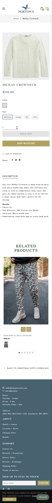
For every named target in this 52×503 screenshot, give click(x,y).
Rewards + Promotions (12, 453)
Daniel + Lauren (9, 424)
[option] (26, 305)
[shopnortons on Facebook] (3, 489)
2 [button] (22, 352)
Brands (5, 437)
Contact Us (7, 449)
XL (27, 117)
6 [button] (32, 352)
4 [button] (27, 352)
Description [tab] (10, 176)
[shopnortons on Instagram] (9, 489)
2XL (35, 117)
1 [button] (19, 352)
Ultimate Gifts (9, 433)
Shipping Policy (9, 466)
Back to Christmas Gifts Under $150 (27, 368)
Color (4, 100)
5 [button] (30, 352)
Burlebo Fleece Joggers (18, 336)
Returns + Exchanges (12, 462)
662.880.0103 (11, 391)
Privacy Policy (8, 458)
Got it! (9, 499)
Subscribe (43, 483)
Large (18, 117)
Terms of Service (10, 470)
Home (16, 19)
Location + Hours (10, 429)
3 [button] (24, 352)
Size (4, 112)
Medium (7, 117)
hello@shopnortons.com (16, 388)
